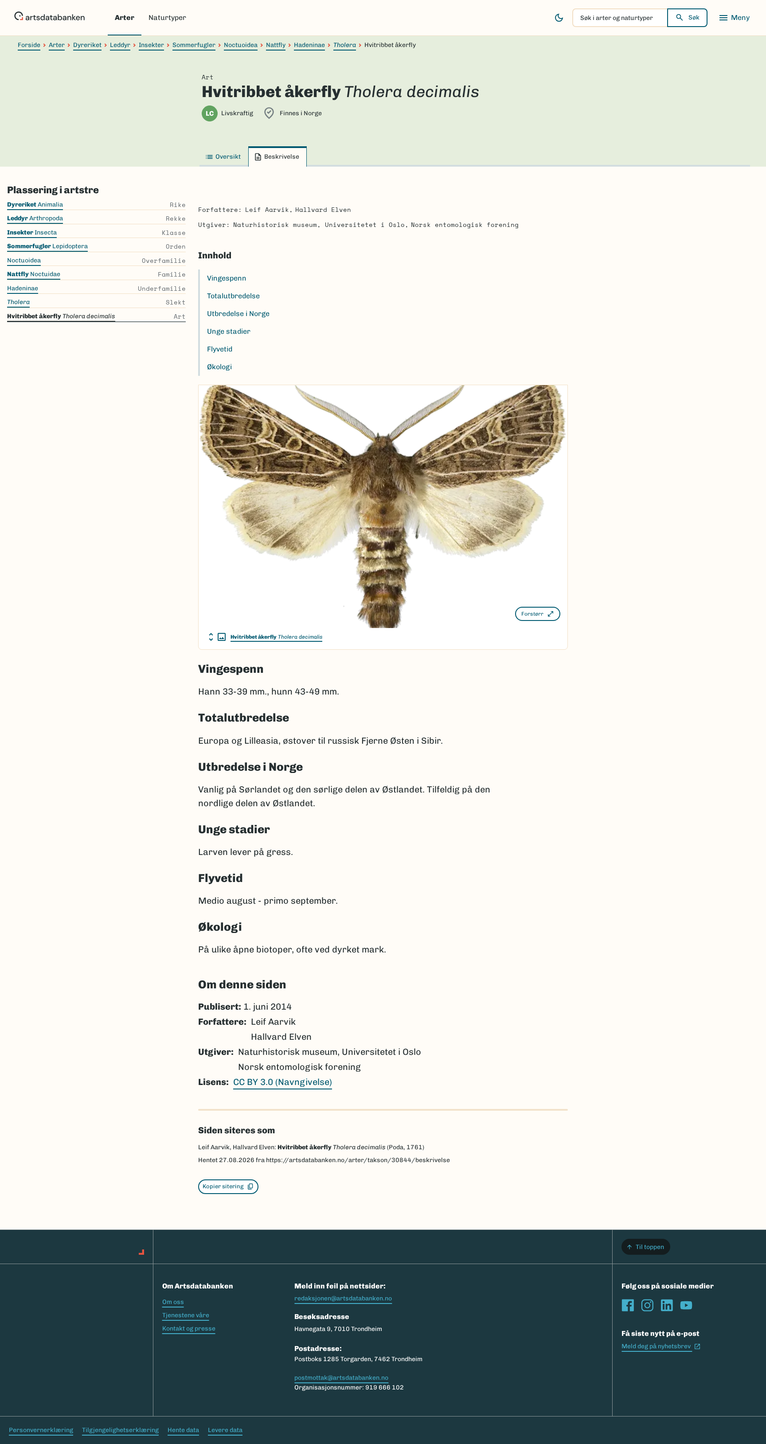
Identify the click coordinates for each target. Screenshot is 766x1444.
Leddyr (120, 45)
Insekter (151, 45)
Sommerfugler (193, 45)
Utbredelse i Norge (238, 313)
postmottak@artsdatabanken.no (341, 1378)
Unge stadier (228, 331)
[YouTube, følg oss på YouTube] (686, 1305)
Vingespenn (226, 278)
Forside (29, 45)
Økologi (219, 367)
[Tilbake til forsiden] (49, 17)
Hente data (183, 1430)
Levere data (225, 1430)
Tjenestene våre (185, 1315)
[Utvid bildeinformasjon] (217, 637)
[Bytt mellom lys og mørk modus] (559, 18)
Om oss (173, 1302)
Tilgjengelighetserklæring (120, 1430)
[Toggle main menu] (734, 17)
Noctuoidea (241, 45)
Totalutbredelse (233, 296)
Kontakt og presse (188, 1328)
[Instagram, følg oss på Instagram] (647, 1305)
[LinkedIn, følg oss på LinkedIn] (666, 1305)
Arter (124, 17)
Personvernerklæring (41, 1430)
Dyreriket (87, 45)
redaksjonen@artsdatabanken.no (343, 1298)
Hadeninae (309, 45)
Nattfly (275, 45)
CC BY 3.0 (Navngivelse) (282, 1082)
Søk (694, 17)
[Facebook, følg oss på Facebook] (627, 1305)
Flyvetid (219, 349)
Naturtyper (167, 17)
